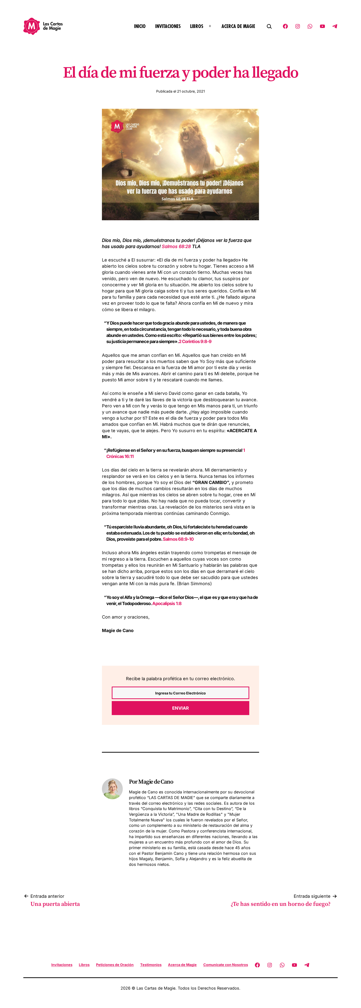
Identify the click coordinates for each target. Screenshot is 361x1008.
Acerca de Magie (238, 26)
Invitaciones (168, 26)
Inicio (140, 26)
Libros (196, 26)
